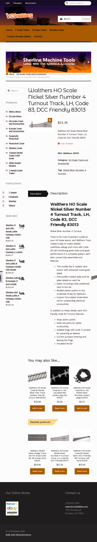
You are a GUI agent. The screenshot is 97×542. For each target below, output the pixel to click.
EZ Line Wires (15, 116)
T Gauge (13, 192)
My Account (30, 3)
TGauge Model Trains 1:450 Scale (16, 155)
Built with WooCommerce (18, 534)
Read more (60, 408)
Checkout (17, 3)
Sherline (12, 201)
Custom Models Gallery (19, 36)
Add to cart (37, 408)
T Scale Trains (22, 30)
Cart (7, 3)
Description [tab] (35, 193)
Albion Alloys (15, 111)
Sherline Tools (57, 30)
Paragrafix (13, 197)
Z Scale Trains (39, 30)
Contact (38, 36)
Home (9, 30)
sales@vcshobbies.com (76, 506)
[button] (50, 120)
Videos (12, 205)
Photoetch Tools (16, 143)
